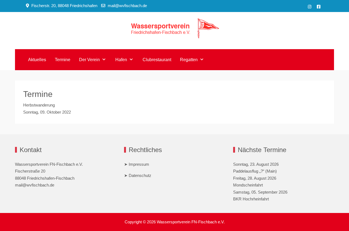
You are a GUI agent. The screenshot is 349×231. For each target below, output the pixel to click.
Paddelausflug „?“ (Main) (255, 171)
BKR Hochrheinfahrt (251, 199)
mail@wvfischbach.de (127, 5)
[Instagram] (309, 6)
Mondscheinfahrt (248, 185)
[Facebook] (318, 6)
